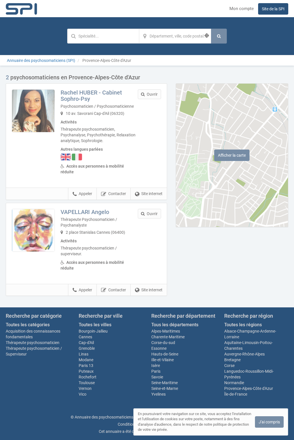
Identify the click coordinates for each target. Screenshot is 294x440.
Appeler (85, 193)
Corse (229, 365)
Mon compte (241, 8)
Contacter (117, 193)
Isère (155, 365)
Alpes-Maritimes (165, 331)
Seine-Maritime (164, 382)
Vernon (85, 388)
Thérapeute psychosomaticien (32, 342)
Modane (86, 360)
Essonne (159, 348)
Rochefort (87, 377)
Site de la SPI (273, 9)
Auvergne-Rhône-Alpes (244, 354)
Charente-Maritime (168, 337)
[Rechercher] (219, 36)
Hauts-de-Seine (164, 354)
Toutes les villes (95, 324)
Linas (83, 354)
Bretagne (232, 360)
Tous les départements (174, 324)
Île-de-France (235, 394)
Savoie (157, 377)
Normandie (234, 382)
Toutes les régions (243, 324)
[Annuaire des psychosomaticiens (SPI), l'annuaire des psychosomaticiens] (21, 8)
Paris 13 (86, 365)
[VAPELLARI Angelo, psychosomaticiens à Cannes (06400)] (33, 230)
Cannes (85, 337)
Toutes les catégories (28, 324)
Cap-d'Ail (86, 342)
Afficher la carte (232, 155)
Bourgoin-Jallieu (93, 331)
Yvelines (158, 394)
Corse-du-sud (163, 342)
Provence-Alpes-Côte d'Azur (248, 388)
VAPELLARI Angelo (85, 212)
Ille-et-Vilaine (162, 360)
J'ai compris (269, 422)
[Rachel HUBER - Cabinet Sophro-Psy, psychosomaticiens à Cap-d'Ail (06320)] (33, 111)
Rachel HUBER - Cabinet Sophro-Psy (91, 95)
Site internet (152, 193)
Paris (155, 371)
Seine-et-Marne (164, 388)
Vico (82, 394)
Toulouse (87, 382)
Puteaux (86, 371)
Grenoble (87, 348)
